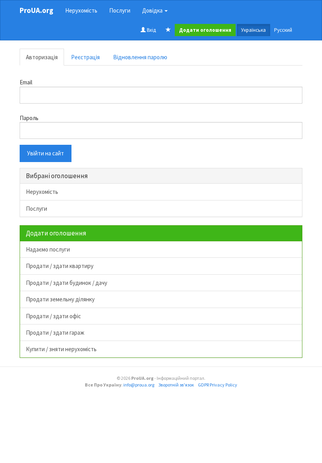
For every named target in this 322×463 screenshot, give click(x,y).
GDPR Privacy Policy (217, 385)
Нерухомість (81, 10)
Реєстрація (85, 57)
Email (26, 82)
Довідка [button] (153, 10)
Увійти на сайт (45, 153)
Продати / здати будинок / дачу (66, 282)
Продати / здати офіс (53, 316)
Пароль (29, 118)
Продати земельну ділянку (60, 299)
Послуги (119, 10)
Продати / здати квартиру (59, 266)
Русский (283, 30)
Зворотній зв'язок (176, 385)
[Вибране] (168, 30)
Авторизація (42, 57)
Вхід (151, 30)
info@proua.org (138, 385)
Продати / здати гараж (55, 332)
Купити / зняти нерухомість (61, 349)
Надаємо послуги (48, 249)
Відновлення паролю (140, 57)
